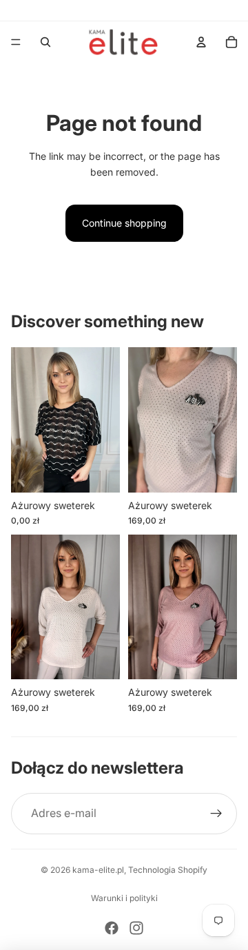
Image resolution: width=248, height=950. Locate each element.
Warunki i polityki (124, 898)
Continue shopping (124, 223)
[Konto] (201, 42)
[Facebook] (111, 928)
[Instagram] (136, 928)
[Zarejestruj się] (216, 813)
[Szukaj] (45, 42)
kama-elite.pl (98, 870)
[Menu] (16, 42)
